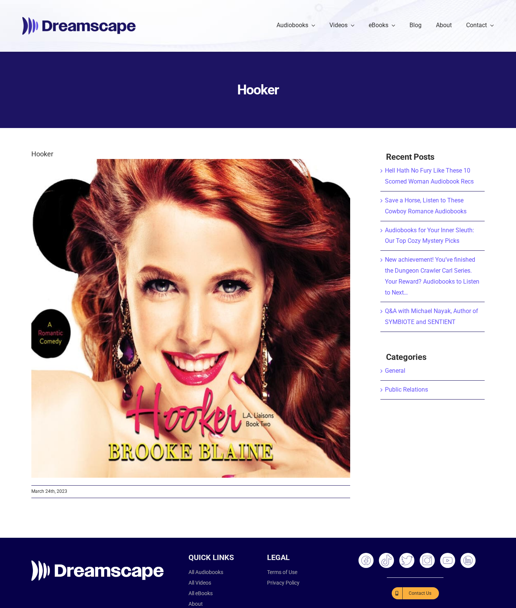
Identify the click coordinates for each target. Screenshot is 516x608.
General (395, 370)
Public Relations (406, 389)
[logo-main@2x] (79, 19)
